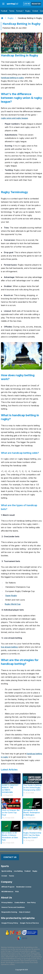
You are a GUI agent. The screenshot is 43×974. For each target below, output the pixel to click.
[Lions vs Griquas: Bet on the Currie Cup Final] (11, 803)
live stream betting (9, 647)
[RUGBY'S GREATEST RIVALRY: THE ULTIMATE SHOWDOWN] (11, 778)
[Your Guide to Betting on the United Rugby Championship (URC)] (32, 778)
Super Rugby (11, 595)
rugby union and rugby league (14, 118)
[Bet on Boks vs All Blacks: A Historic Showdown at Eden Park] (11, 826)
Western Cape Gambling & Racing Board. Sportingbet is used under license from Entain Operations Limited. (19, 962)
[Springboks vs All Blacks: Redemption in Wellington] (32, 803)
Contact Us (9, 857)
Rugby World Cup (13, 604)
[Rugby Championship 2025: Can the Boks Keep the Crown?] (32, 826)
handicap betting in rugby (12, 77)
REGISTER (36, 4)
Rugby (10, 18)
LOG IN (27, 4)
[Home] (2, 18)
